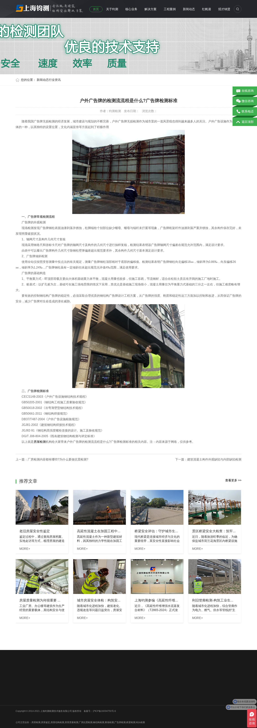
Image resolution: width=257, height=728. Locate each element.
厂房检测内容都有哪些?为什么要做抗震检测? (58, 459)
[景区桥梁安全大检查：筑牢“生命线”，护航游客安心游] (214, 507)
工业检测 (48, 709)
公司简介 (20, 684)
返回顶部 (248, 121)
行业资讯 (55, 79)
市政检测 (48, 694)
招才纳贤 (224, 9)
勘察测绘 (48, 714)
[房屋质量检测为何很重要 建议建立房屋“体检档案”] (42, 576)
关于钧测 (112, 9)
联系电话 (248, 111)
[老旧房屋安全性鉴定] (42, 507)
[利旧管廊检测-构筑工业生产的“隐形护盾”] (214, 576)
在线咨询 (248, 90)
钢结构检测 (49, 699)
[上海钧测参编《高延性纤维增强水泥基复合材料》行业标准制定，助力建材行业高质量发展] (157, 576)
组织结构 (20, 689)
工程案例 (170, 9)
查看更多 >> (233, 480)
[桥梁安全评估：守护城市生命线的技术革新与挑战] (157, 507)
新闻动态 (189, 9)
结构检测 (76, 694)
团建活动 (20, 699)
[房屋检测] (49, 7)
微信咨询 (248, 101)
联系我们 (20, 704)
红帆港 (206, 9)
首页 (96, 9)
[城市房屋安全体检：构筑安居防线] (99, 576)
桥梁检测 (48, 689)
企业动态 (104, 684)
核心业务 (131, 9)
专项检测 (76, 699)
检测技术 (104, 694)
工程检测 (76, 689)
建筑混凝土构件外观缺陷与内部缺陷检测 (214, 459)
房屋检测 (40, 441)
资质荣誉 (20, 694)
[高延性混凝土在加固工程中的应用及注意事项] (99, 507)
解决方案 (150, 9)
